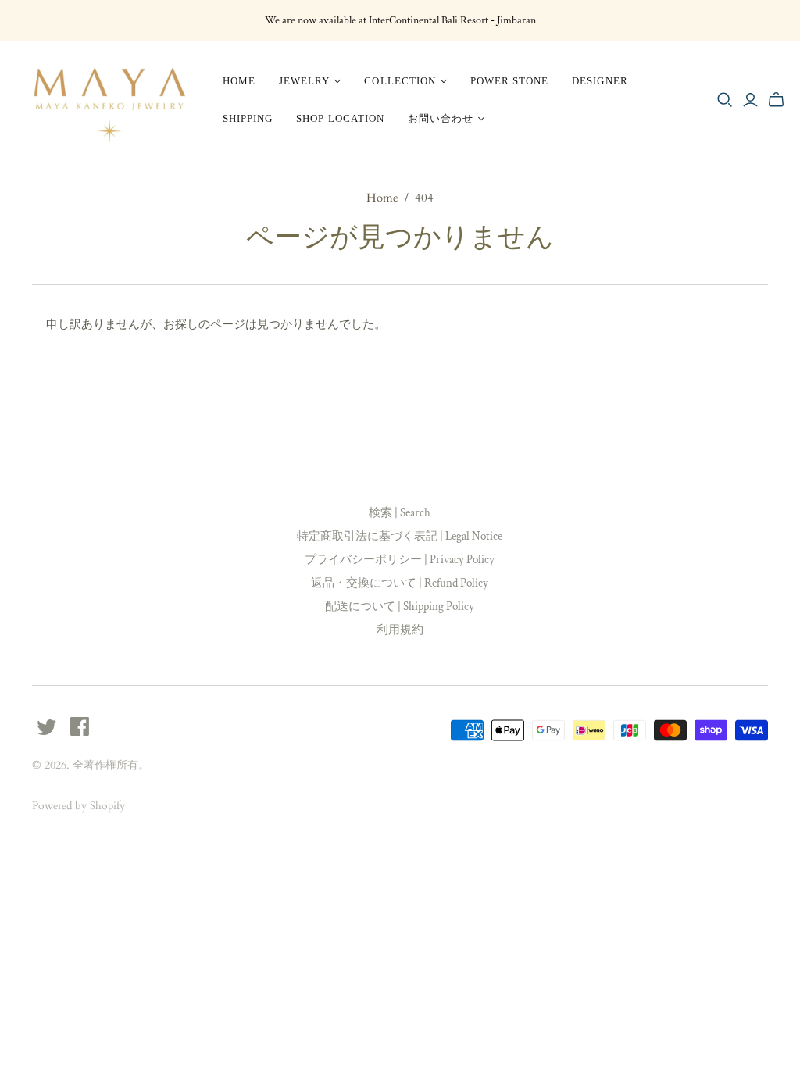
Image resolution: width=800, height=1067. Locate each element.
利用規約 (400, 630)
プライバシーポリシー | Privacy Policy (400, 559)
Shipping (248, 118)
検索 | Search (399, 512)
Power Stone (509, 81)
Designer (599, 81)
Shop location (340, 118)
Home (239, 81)
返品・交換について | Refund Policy (399, 583)
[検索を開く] (725, 100)
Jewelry (304, 81)
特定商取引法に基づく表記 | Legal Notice (399, 536)
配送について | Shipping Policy (399, 606)
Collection (399, 81)
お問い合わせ (440, 118)
